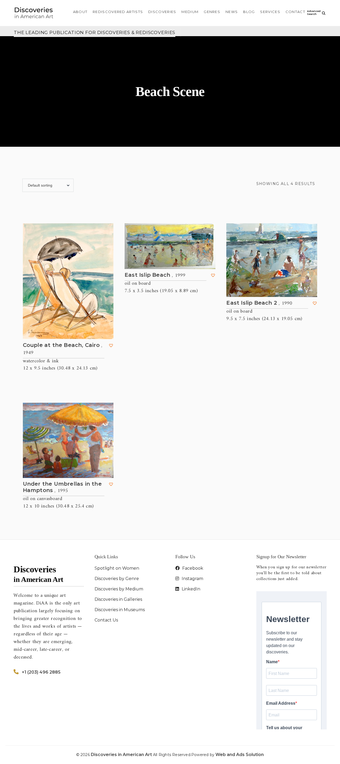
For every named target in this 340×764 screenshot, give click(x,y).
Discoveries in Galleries (118, 599)
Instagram (192, 578)
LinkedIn (190, 588)
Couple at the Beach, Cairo (63, 349)
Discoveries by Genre (117, 578)
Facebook (192, 568)
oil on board (138, 283)
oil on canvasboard (42, 498)
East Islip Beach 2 (259, 303)
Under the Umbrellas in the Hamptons (62, 487)
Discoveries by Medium (119, 588)
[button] (111, 345)
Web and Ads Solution (239, 754)
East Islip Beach (155, 275)
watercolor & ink (41, 361)
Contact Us (106, 620)
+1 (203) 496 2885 (41, 672)
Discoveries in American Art (122, 754)
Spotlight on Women (117, 568)
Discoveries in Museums (120, 609)
